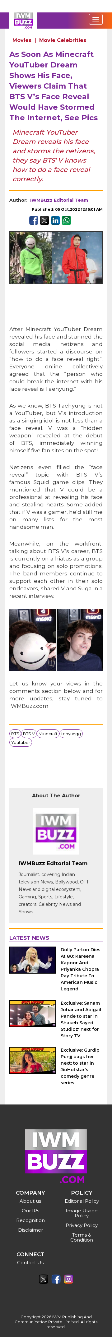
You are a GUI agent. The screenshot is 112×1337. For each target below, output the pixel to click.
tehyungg (71, 733)
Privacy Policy (82, 1225)
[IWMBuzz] (23, 20)
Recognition (30, 1220)
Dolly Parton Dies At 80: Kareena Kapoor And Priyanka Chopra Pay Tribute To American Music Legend (80, 969)
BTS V (29, 733)
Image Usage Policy (82, 1213)
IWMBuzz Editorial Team (59, 200)
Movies (21, 40)
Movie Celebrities (62, 40)
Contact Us (30, 1263)
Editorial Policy (82, 1201)
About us (30, 1201)
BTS (15, 733)
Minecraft (48, 733)
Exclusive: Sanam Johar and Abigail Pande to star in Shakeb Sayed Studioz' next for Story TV (81, 1019)
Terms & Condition (81, 1237)
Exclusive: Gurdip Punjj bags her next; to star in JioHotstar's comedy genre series (80, 1066)
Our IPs (30, 1211)
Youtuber (20, 742)
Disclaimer (30, 1230)
